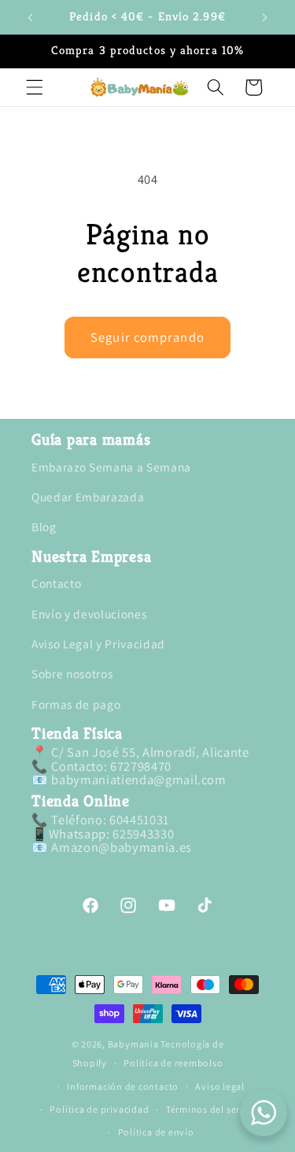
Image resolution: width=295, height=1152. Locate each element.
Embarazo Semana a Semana (111, 467)
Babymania (133, 1044)
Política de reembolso (173, 1063)
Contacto (56, 583)
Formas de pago (75, 704)
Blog (44, 526)
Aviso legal (219, 1086)
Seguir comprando (147, 337)
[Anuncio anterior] (30, 17)
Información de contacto (123, 1086)
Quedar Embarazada (87, 496)
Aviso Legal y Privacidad (98, 643)
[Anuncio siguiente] (265, 17)
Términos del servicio (214, 1109)
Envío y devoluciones (88, 614)
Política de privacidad (99, 1109)
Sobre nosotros (71, 673)
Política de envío (156, 1132)
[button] (34, 87)
